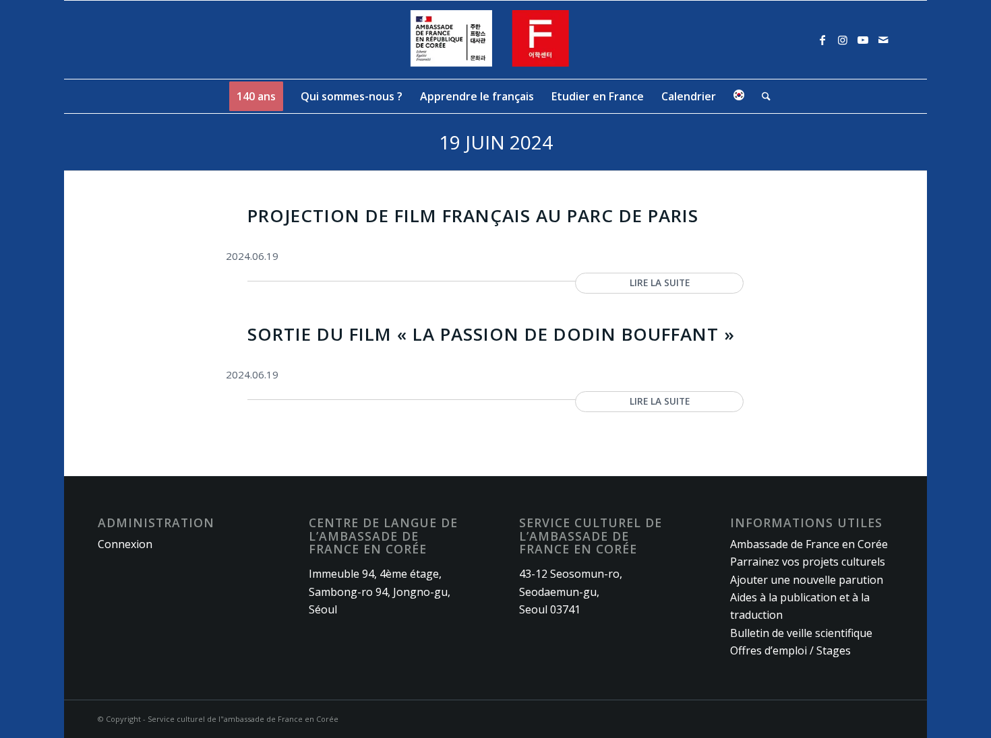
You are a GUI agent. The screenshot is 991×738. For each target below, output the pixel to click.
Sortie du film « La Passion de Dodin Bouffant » (491, 334)
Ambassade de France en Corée (809, 544)
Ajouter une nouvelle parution (806, 579)
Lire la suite (660, 282)
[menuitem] (256, 96)
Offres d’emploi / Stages (790, 650)
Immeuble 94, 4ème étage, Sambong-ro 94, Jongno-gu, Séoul (379, 591)
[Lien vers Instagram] (843, 40)
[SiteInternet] (496, 40)
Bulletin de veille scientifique (801, 633)
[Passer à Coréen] (739, 96)
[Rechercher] (762, 96)
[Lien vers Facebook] (822, 40)
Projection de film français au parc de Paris (472, 215)
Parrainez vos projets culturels (807, 561)
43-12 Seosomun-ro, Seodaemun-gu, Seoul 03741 (570, 591)
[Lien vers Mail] (883, 40)
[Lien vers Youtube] (863, 40)
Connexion (125, 544)
